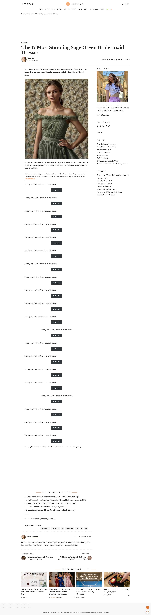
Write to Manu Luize (103, 115)
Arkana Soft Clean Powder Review (107, 189)
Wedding (24, 42)
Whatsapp (70, 528)
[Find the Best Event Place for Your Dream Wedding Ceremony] (89, 579)
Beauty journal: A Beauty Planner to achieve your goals (113, 175)
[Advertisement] (75, 28)
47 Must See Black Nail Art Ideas (106, 147)
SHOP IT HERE (56, 190)
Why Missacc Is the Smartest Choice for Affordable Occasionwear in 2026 (56, 500)
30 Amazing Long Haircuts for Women (107, 161)
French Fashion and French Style (106, 144)
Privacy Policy (66, 612)
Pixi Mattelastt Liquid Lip (104, 181)
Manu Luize (31, 58)
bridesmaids (35, 519)
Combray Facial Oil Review (104, 183)
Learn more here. (30, 178)
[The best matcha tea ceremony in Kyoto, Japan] (117, 579)
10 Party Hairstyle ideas (104, 150)
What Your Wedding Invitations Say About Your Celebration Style (53, 497)
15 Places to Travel (102, 155)
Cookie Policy (72, 612)
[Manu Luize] (75, 4)
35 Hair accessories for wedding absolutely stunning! (112, 164)
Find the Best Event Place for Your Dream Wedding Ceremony (52, 503)
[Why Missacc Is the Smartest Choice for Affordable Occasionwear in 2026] (62, 579)
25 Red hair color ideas (103, 152)
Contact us (100, 133)
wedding (52, 519)
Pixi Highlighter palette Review (106, 195)
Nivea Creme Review (103, 178)
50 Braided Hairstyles (103, 158)
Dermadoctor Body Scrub (104, 186)
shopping (44, 519)
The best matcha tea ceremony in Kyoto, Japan (45, 507)
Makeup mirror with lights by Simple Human (109, 192)
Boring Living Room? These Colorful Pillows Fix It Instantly (50, 510)
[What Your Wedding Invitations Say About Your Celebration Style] (34, 579)
